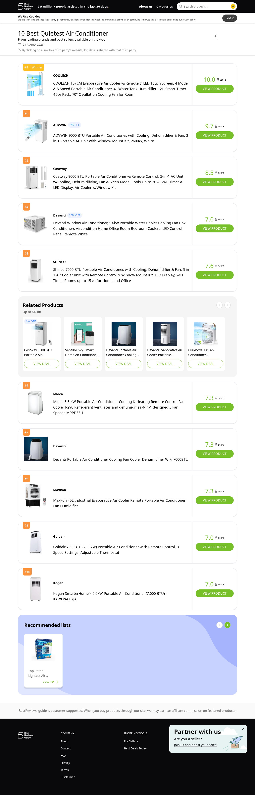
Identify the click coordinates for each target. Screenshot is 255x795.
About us (145, 6)
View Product (215, 89)
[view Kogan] (36, 589)
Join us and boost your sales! (195, 745)
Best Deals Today (135, 748)
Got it (230, 18)
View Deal (41, 364)
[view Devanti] (36, 224)
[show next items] (227, 625)
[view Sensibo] (83, 334)
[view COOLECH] (36, 84)
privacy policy (188, 19)
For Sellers (131, 741)
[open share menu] (215, 37)
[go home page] (26, 6)
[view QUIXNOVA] (206, 334)
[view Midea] (36, 403)
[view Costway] (36, 177)
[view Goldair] (36, 542)
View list (48, 682)
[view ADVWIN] (36, 131)
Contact (66, 748)
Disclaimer (68, 777)
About (65, 741)
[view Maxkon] (36, 496)
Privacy (65, 763)
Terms (65, 770)
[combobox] (207, 6)
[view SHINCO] (36, 271)
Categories (164, 6)
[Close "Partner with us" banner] (243, 728)
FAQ (63, 755)
